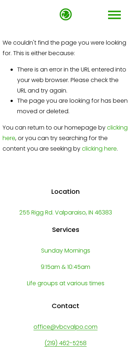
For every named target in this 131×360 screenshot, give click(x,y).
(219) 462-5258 (65, 343)
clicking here (99, 148)
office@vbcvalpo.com (65, 327)
